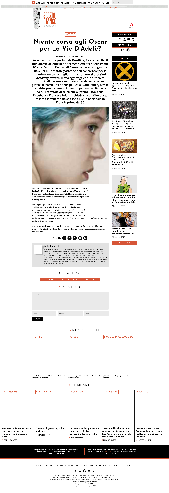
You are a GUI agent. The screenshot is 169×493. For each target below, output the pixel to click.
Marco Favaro (110, 440)
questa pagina (108, 451)
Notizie (70, 34)
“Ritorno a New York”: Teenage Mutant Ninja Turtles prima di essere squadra (149, 433)
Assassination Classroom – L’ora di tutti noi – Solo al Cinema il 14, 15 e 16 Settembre (123, 160)
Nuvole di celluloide (118, 337)
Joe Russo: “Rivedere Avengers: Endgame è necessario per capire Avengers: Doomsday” (123, 125)
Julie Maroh (49, 279)
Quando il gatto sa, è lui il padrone (50, 430)
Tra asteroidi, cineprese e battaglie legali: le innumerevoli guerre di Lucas (16, 433)
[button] (131, 2)
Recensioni (10, 392)
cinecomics (91, 279)
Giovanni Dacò (44, 434)
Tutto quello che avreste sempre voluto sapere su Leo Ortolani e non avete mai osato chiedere (117, 433)
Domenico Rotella (11, 440)
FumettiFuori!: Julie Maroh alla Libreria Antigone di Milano (48, 377)
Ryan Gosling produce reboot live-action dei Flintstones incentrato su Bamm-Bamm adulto (124, 198)
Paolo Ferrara (77, 437)
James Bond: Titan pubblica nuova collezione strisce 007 (123, 231)
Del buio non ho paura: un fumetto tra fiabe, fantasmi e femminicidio (84, 431)
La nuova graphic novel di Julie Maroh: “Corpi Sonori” (84, 377)
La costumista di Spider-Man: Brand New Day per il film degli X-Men (124, 87)
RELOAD (131, 25)
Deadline (59, 188)
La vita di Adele (70, 279)
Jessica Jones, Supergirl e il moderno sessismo (118, 377)
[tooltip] (64, 238)
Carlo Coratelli (77, 56)
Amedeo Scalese (144, 440)
